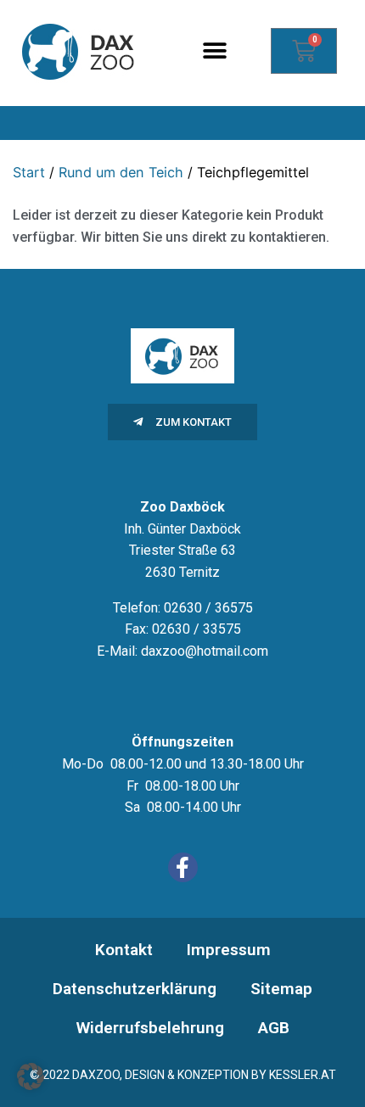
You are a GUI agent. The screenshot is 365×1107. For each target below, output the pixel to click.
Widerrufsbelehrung (150, 1027)
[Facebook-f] (183, 867)
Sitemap (281, 988)
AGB (273, 1027)
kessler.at (302, 1075)
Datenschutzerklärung (134, 988)
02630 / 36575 (208, 608)
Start (29, 172)
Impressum (229, 949)
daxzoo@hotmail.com (204, 651)
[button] (215, 51)
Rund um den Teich (121, 172)
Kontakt (124, 949)
